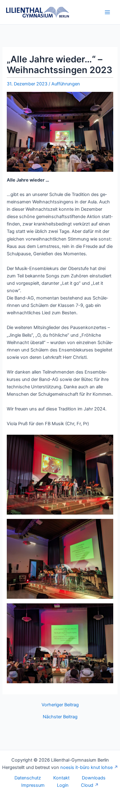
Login (63, 785)
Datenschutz (27, 778)
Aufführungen (65, 84)
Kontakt (61, 778)
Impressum (33, 785)
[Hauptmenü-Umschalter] (107, 12)
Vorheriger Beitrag (60, 705)
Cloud (87, 785)
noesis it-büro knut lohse (86, 767)
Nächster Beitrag (60, 717)
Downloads (94, 778)
